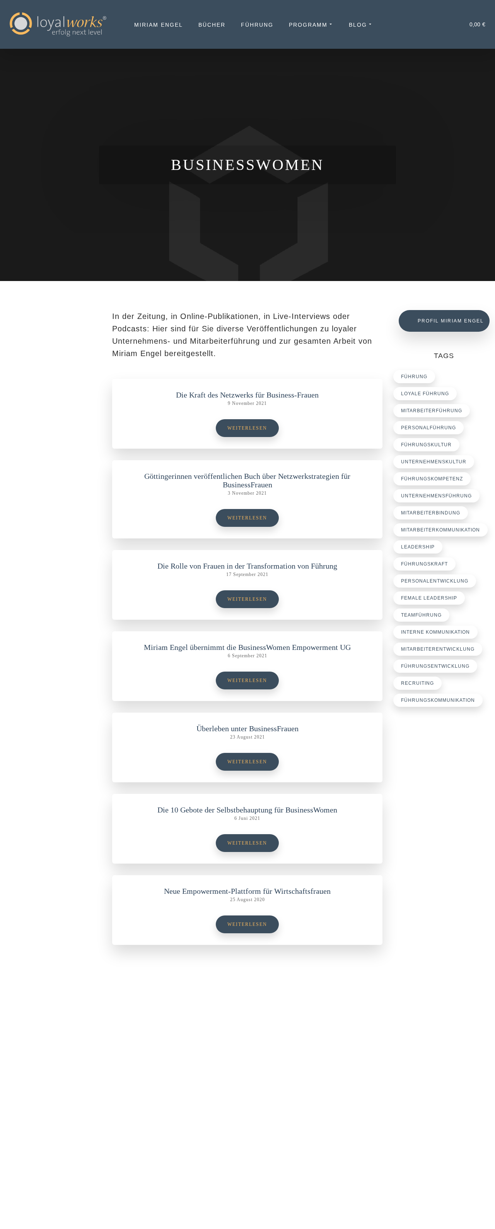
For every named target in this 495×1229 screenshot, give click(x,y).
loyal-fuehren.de (428, 1093)
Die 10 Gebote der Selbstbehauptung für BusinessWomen (247, 810)
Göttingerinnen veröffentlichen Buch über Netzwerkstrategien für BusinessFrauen (247, 480)
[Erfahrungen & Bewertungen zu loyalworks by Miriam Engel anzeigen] (55, 1115)
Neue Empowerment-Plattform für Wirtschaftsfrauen (247, 891)
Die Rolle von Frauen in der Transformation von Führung (247, 566)
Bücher (211, 25)
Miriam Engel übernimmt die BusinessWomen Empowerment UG (247, 647)
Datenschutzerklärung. (192, 1211)
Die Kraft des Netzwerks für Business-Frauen (247, 395)
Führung (257, 25)
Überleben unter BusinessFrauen (247, 728)
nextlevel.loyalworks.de (436, 1111)
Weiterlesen (247, 428)
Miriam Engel (158, 25)
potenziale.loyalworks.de (438, 1102)
